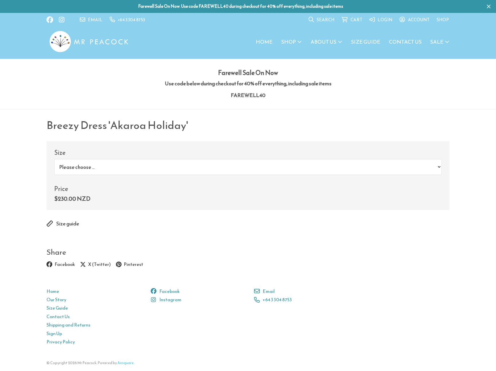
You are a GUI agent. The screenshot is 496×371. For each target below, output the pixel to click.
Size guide (67, 223)
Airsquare (125, 363)
